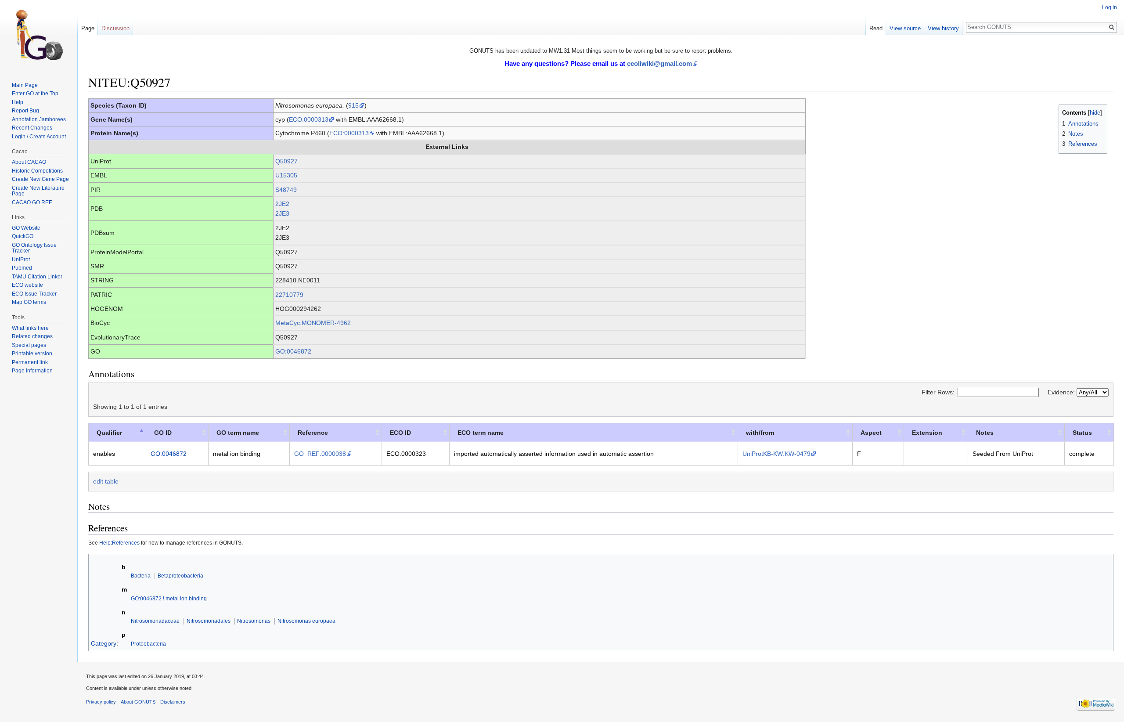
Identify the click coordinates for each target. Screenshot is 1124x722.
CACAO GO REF (32, 202)
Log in (1109, 7)
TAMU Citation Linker (37, 277)
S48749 (286, 189)
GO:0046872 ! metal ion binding (169, 598)
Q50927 (286, 161)
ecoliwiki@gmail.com (659, 63)
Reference (313, 432)
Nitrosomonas (253, 621)
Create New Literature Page (38, 191)
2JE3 (282, 213)
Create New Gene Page (40, 179)
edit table (106, 481)
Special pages (29, 345)
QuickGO (22, 236)
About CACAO (29, 162)
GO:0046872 (293, 351)
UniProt (21, 259)
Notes (985, 432)
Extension (927, 432)
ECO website (27, 285)
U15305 (286, 175)
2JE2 (282, 203)
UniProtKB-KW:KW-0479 (776, 453)
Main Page (25, 85)
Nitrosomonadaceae (155, 621)
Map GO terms (29, 302)
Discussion (115, 28)
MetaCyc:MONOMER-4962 (313, 322)
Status (1082, 432)
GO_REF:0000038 (320, 453)
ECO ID (400, 432)
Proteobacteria (148, 643)
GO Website (26, 228)
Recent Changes (32, 128)
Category (103, 643)
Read (876, 28)
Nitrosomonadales (209, 621)
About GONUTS (138, 701)
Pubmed (22, 268)
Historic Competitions (37, 171)
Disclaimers (172, 701)
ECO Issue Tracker (34, 294)
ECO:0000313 (308, 119)
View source (905, 28)
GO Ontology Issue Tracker (34, 248)
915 (353, 105)
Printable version (32, 353)
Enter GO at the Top (35, 93)
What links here (30, 328)
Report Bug (25, 111)
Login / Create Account (39, 137)
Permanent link (30, 362)
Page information (32, 371)
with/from (760, 432)
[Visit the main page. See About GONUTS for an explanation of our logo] (39, 35)
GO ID (163, 432)
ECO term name (481, 432)
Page (87, 28)
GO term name (237, 432)
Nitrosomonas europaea (306, 621)
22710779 (289, 294)
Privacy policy (101, 701)
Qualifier (109, 432)
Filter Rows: (938, 392)
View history (943, 28)
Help (17, 102)
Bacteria (141, 575)
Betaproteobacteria (180, 575)
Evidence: (1062, 392)
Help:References (119, 542)
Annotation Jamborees (39, 119)
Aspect (871, 432)
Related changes (32, 336)
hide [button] (1095, 113)
